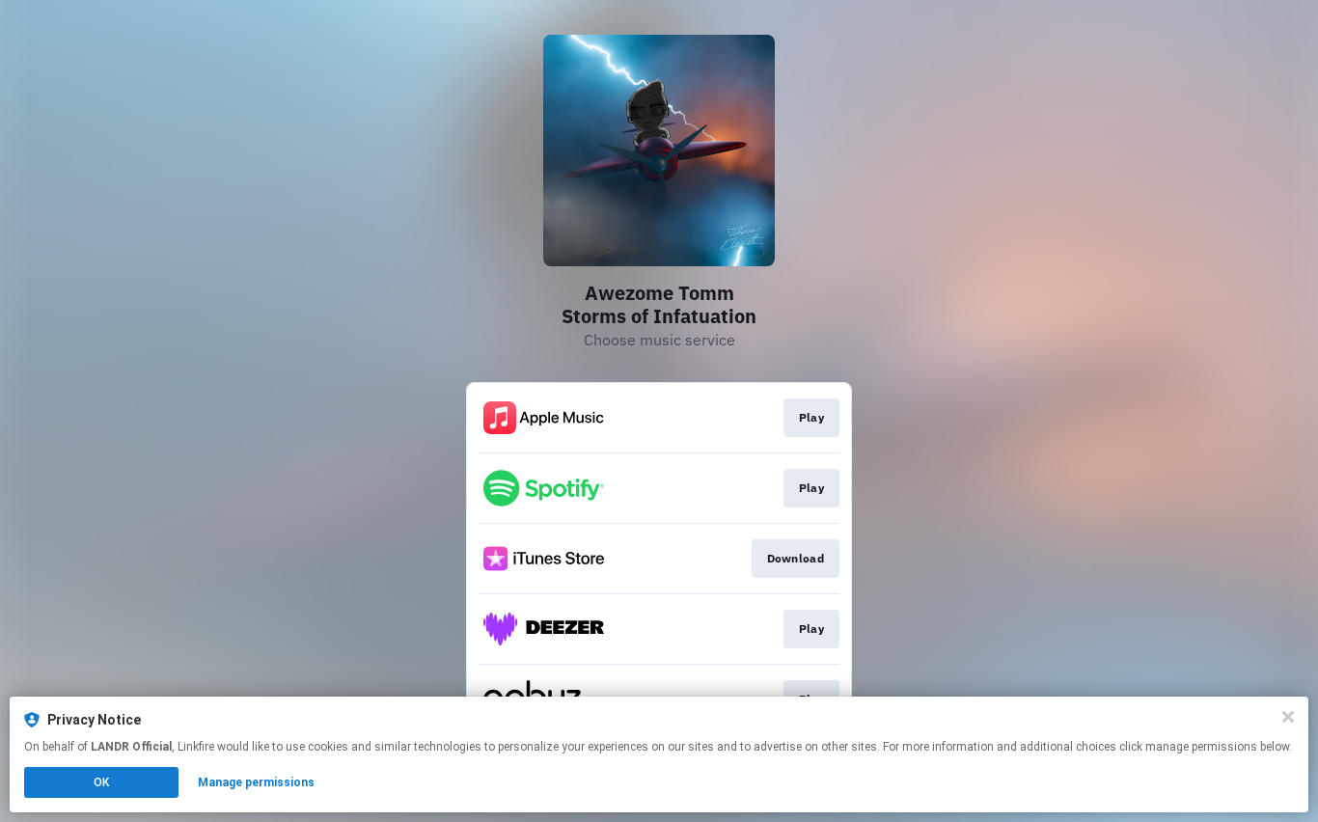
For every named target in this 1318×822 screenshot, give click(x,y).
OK (101, 782)
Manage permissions (256, 782)
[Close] (1288, 716)
